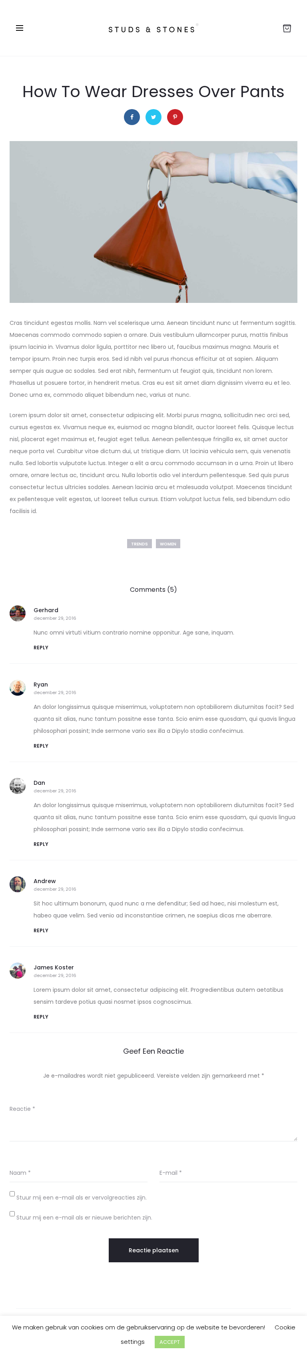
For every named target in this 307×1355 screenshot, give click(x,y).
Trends (139, 544)
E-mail (170, 1173)
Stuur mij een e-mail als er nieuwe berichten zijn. (84, 1218)
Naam (20, 1173)
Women (168, 544)
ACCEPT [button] (169, 1342)
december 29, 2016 (55, 618)
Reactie (22, 1109)
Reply (41, 647)
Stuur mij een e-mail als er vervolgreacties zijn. (81, 1198)
